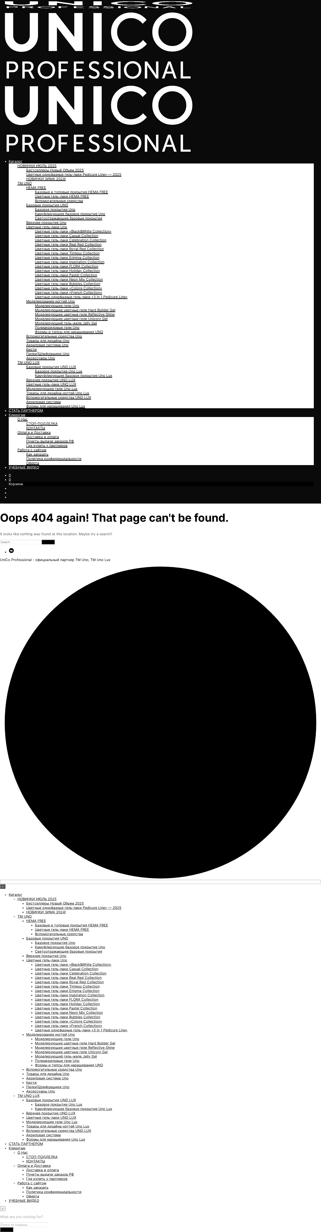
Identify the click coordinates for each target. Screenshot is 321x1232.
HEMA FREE (36, 187)
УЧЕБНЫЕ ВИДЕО (24, 467)
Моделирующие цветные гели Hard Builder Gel (75, 310)
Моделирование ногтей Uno (50, 301)
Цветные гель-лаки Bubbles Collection (67, 284)
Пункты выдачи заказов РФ (50, 441)
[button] (10, 475)
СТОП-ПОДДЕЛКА (42, 423)
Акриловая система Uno (47, 345)
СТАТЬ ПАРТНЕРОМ (26, 410)
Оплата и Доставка (34, 432)
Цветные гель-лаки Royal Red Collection (69, 249)
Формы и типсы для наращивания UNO (69, 332)
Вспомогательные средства (59, 200)
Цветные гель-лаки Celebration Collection (70, 240)
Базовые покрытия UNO (47, 205)
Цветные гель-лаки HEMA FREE (62, 196)
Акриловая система (43, 402)
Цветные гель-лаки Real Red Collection (68, 244)
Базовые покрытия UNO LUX (51, 367)
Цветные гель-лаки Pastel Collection (66, 275)
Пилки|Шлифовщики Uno (47, 353)
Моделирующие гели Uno (57, 305)
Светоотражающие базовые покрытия (68, 218)
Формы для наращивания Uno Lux (55, 406)
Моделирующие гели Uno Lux (52, 388)
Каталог (15, 161)
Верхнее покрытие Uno (46, 222)
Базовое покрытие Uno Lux (58, 371)
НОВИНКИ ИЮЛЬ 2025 (37, 165)
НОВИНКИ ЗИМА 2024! (46, 179)
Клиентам (17, 415)
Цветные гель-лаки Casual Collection (66, 235)
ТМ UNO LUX (28, 362)
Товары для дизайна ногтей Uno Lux (57, 393)
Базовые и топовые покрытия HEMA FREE (71, 192)
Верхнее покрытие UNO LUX (50, 380)
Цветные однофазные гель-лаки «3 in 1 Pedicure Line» (81, 297)
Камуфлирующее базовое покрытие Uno (70, 214)
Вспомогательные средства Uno (54, 336)
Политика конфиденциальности (53, 458)
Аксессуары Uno (40, 358)
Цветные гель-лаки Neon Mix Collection (69, 279)
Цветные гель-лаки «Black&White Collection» (73, 231)
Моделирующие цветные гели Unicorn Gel (71, 318)
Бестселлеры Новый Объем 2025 (55, 170)
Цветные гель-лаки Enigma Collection (67, 257)
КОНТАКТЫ (35, 428)
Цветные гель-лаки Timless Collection (67, 253)
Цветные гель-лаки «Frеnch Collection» (68, 292)
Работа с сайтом (31, 450)
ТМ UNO (24, 183)
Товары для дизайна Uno (47, 340)
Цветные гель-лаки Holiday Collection (67, 270)
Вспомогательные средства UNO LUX (58, 397)
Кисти (31, 349)
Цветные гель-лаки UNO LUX (51, 384)
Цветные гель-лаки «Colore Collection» (68, 288)
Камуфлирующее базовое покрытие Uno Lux (73, 375)
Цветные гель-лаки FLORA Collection (66, 266)
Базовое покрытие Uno (55, 209)
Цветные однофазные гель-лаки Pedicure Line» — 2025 (73, 174)
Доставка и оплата (42, 436)
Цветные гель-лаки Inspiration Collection (69, 262)
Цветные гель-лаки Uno (46, 227)
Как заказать (37, 454)
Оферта (32, 463)
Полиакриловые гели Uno (57, 327)
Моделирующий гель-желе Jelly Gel (66, 323)
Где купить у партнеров (46, 445)
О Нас (22, 419)
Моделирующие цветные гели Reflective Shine (75, 314)
